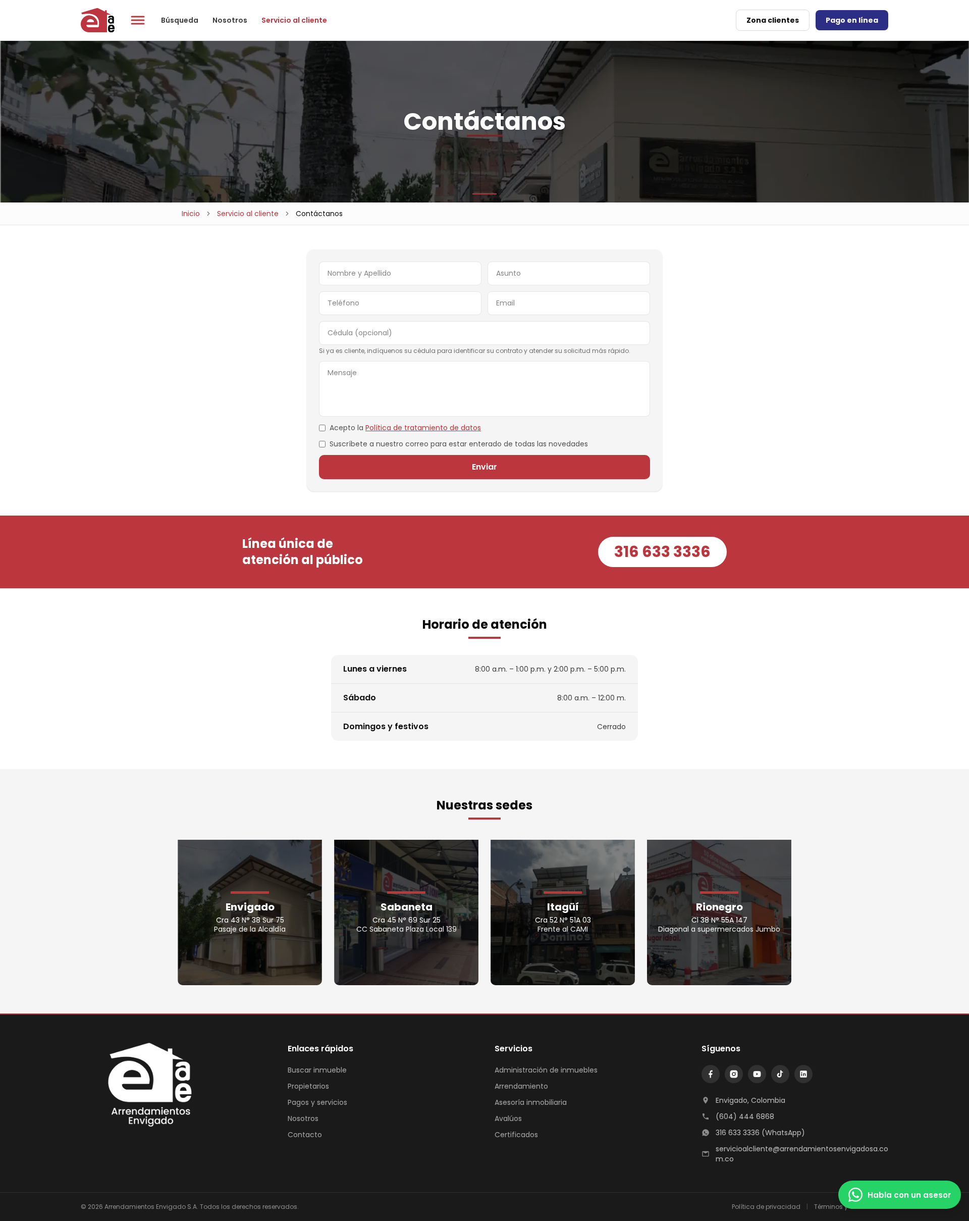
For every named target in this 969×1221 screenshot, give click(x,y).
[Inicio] (98, 20)
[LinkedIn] (803, 1074)
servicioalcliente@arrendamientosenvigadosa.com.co (802, 1154)
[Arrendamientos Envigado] (137, 1086)
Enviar (484, 467)
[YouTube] (757, 1074)
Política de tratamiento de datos (423, 428)
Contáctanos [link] (319, 214)
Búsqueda (179, 20)
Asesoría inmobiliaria (531, 1102)
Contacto (305, 1135)
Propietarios (308, 1086)
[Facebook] (711, 1074)
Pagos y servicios (317, 1102)
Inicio (191, 214)
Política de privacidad (766, 1207)
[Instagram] (734, 1074)
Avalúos (508, 1118)
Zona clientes (772, 20)
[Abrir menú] (138, 20)
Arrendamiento (521, 1086)
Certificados (516, 1135)
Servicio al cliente (294, 20)
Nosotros (229, 20)
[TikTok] (780, 1074)
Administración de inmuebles (546, 1070)
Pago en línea (852, 20)
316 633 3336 (662, 552)
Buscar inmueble (317, 1070)
